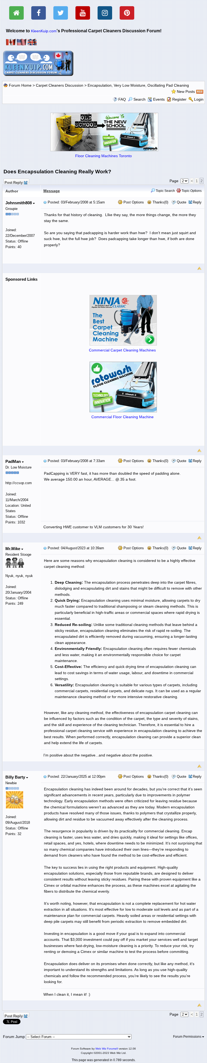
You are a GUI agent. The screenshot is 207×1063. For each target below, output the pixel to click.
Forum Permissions (187, 1037)
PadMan (13, 461)
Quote (181, 202)
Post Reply (14, 182)
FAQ (122, 99)
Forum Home (20, 85)
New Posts (186, 91)
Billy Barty (15, 777)
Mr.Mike (13, 548)
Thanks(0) (159, 202)
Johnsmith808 (19, 202)
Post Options (133, 202)
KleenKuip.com (44, 31)
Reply (197, 202)
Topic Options (191, 191)
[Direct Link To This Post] (45, 202)
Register (179, 99)
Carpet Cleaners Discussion (59, 85)
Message (51, 191)
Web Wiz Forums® (106, 1048)
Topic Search (165, 191)
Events (159, 99)
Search (139, 99)
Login (198, 99)
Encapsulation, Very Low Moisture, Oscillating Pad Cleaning (138, 85)
